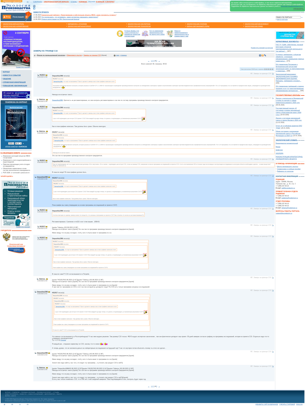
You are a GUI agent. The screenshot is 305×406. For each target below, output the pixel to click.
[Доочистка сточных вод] (290, 35)
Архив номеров (11, 146)
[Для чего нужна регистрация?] (26, 17)
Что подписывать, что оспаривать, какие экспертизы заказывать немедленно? (69, 17)
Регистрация (18, 17)
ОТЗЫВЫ (74, 2)
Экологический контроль (13, 24)
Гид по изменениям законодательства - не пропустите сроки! (157, 32)
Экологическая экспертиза (139, 24)
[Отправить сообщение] (46, 75)
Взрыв (278, 147)
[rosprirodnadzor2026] (16, 48)
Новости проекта (41, 12)
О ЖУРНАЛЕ (37, 2)
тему (117, 55)
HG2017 (42, 75)
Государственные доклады (288, 95)
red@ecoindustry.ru (288, 188)
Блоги (13, 396)
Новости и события (12, 75)
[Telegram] (34, 8)
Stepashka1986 (58, 81)
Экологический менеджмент (257, 24)
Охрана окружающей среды (198, 26)
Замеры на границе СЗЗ (92, 55)
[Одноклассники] (262, 55)
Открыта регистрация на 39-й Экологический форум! (60, 19)
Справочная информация (14, 82)
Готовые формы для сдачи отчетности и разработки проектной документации (132, 33)
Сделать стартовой (287, 404)
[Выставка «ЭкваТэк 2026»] (16, 95)
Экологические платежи (197, 24)
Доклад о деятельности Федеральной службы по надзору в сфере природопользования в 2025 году (289, 100)
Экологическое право (254, 26)
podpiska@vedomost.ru (290, 198)
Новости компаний (35, 394)
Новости (23, 394)
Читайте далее (6, 176)
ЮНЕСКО (279, 150)
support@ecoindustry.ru (284, 213)
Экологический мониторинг (79, 26)
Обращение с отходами (77, 24)
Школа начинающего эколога (287, 166)
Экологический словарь (286, 140)
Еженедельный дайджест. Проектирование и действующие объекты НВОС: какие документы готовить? (78, 15)
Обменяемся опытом (74, 55)
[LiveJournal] (265, 55)
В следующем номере (10, 153)
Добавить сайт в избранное (266, 404)
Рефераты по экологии (285, 171)
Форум (7, 396)
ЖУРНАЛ (7, 392)
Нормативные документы (287, 41)
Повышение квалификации (15, 86)
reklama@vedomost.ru (289, 208)
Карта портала (282, 19)
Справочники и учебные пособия (288, 169)
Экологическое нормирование (15, 26)
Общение (7, 79)
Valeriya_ (42, 99)
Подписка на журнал (16, 102)
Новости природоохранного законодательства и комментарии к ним (181, 33)
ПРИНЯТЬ (298, 9)
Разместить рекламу (23, 67)
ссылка (63, 340)
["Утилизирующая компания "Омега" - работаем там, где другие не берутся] (154, 43)
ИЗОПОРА (279, 153)
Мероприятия (50, 394)
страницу (123, 55)
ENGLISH (299, 404)
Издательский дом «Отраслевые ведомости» (26, 399)
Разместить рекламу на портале (262, 48)
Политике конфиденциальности (292, 6)
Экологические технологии (139, 26)
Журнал (6, 72)
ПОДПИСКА (15, 392)
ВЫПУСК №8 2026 (16, 107)
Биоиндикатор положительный (287, 143)
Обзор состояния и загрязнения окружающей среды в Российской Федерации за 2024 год (288, 133)
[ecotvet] (16, 203)
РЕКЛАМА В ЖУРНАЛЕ (28, 392)
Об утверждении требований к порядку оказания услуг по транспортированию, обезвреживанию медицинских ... (290, 88)
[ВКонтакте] (34, 6)
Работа (59, 394)
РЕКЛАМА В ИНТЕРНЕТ (44, 392)
